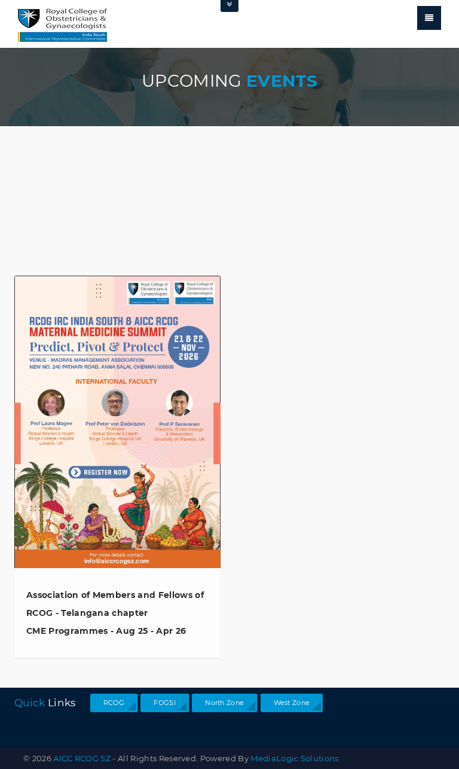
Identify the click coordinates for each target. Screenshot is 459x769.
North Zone (224, 702)
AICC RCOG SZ (82, 758)
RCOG (113, 702)
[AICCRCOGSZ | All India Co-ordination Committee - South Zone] (62, 23)
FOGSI (165, 702)
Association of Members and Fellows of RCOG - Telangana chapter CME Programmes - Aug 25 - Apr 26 (115, 613)
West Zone (292, 702)
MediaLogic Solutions (294, 758)
